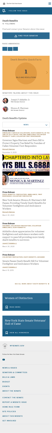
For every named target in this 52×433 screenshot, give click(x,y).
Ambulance (32, 194)
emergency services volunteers (16, 133)
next (47, 72)
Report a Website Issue (14, 402)
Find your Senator (28, 36)
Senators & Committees (14, 372)
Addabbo (6, 226)
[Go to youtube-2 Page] (3, 359)
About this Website (12, 416)
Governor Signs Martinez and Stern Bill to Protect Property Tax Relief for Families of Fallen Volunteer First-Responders (23, 143)
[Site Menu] (49, 3)
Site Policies (9, 411)
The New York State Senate (14, 3)
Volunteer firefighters (21, 226)
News (26, 125)
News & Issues (9, 368)
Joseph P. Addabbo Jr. (20, 100)
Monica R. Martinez (19, 108)
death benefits (37, 133)
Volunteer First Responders (28, 136)
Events (6, 386)
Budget (6, 382)
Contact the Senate (12, 398)
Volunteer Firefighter (22, 196)
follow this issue (18, 11)
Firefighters (21, 194)
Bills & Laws (8, 377)
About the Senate (11, 391)
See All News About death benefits (31, 284)
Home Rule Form (11, 407)
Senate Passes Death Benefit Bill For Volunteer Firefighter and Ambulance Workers (25, 262)
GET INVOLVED (9, 421)
